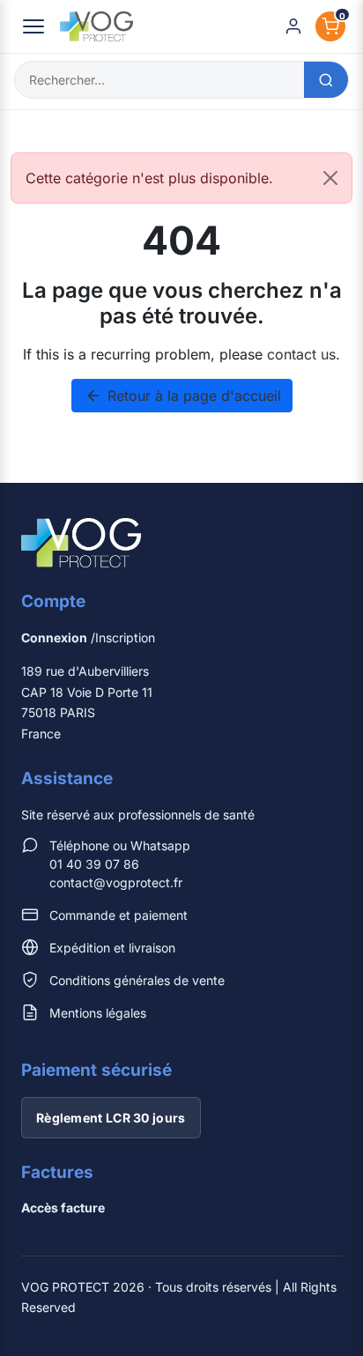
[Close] (330, 178)
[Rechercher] (326, 80)
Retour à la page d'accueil (183, 395)
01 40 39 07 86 (94, 863)
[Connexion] (293, 26)
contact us (301, 354)
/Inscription (88, 637)
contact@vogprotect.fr (115, 882)
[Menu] (33, 26)
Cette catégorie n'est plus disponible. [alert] (149, 178)
